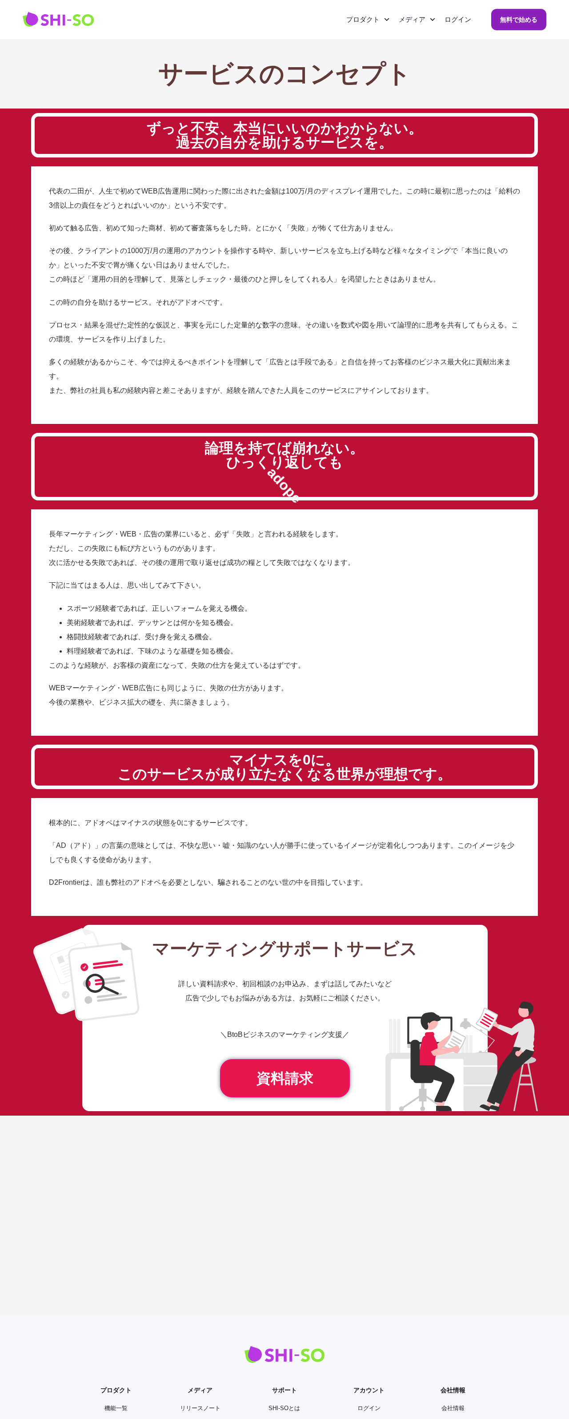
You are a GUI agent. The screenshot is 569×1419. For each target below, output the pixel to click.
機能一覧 (116, 1408)
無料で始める (518, 19)
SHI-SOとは (284, 1408)
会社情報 (453, 1408)
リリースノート (200, 1408)
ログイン (458, 19)
